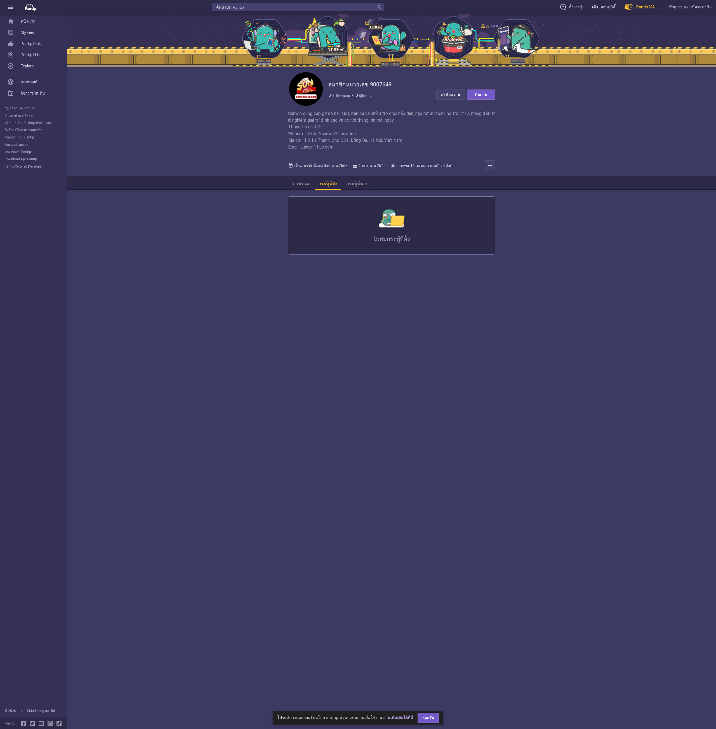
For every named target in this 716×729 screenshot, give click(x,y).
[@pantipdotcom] (51, 723)
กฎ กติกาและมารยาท (20, 108)
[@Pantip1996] (33, 723)
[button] (10, 7)
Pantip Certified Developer (23, 166)
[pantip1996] (42, 723)
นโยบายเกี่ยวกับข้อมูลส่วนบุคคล (27, 123)
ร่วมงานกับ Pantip (17, 152)
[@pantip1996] (59, 723)
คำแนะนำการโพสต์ (18, 115)
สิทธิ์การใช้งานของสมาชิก (23, 130)
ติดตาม (481, 94)
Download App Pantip (20, 159)
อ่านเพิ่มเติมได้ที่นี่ (398, 717)
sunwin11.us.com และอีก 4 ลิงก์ (421, 165)
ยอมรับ (428, 718)
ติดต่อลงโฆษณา (16, 145)
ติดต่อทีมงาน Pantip (19, 137)
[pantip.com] (30, 7)
